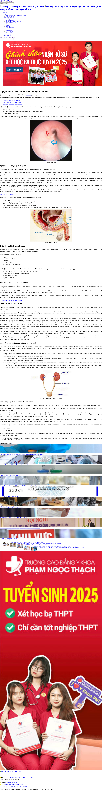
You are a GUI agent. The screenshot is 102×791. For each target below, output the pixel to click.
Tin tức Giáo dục (9, 30)
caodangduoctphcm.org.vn (11, 782)
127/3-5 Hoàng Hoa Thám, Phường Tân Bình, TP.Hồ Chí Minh (19, 777)
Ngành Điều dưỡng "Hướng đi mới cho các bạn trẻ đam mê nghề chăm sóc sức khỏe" (39, 543)
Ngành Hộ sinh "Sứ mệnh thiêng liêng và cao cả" (38, 544)
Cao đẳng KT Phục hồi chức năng (13, 21)
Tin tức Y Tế (8, 25)
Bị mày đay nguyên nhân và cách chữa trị (12, 102)
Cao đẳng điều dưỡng (10, 20)
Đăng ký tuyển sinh (7, 35)
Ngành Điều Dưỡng (10, 27)
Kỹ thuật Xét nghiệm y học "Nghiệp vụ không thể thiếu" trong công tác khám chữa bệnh (61, 547)
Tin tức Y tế (28, 95)
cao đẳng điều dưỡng (11, 194)
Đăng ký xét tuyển (4, 0)
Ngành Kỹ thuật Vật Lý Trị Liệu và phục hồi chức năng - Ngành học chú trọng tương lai (53, 546)
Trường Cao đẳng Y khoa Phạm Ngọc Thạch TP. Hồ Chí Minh (16, 786)
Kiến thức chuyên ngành (8, 24)
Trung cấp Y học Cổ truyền (11, 22)
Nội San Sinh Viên (7, 29)
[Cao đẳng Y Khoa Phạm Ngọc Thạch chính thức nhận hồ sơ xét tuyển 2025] (52, 63)
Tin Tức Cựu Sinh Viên (11, 34)
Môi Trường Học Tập (10, 31)
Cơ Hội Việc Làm (9, 32)
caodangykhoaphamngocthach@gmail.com (13, 784)
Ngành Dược (8, 26)
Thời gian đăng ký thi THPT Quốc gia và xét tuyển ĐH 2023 (26, 542)
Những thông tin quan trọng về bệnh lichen (12, 104)
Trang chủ (5, 12)
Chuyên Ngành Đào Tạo (8, 17)
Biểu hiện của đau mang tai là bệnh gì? (11, 100)
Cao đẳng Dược (9, 19)
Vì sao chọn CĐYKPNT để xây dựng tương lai (16, 15)
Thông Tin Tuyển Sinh (8, 14)
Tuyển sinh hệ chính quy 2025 (12, 16)
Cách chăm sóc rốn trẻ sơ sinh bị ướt (14, 300)
